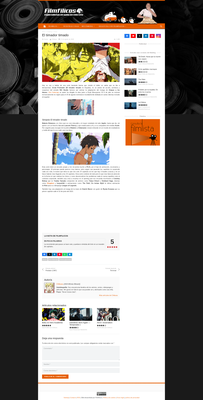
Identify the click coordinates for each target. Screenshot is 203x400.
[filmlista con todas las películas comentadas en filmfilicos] (143, 145)
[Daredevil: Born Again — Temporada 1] (80, 314)
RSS (78, 397)
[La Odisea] (130, 105)
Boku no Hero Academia (52, 323)
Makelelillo (84, 329)
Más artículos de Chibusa (108, 295)
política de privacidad (132, 397)
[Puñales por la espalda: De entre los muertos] (130, 93)
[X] (139, 36)
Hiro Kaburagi (54, 92)
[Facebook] (126, 36)
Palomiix (150, 84)
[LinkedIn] (145, 36)
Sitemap (66, 397)
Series (46, 39)
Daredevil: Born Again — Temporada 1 (79, 324)
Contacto (73, 397)
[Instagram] (158, 36)
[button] (58, 26)
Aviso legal (120, 397)
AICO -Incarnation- (105, 323)
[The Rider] (130, 81)
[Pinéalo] (59, 254)
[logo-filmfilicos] (63, 12)
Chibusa (54, 39)
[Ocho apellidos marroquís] (130, 71)
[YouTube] (133, 36)
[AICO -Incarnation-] (108, 314)
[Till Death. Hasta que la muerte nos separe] (130, 60)
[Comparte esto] (44, 254)
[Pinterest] (152, 36)
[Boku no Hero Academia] (53, 314)
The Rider (141, 79)
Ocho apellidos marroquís (147, 69)
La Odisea (142, 102)
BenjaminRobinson (144, 109)
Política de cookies (109, 397)
